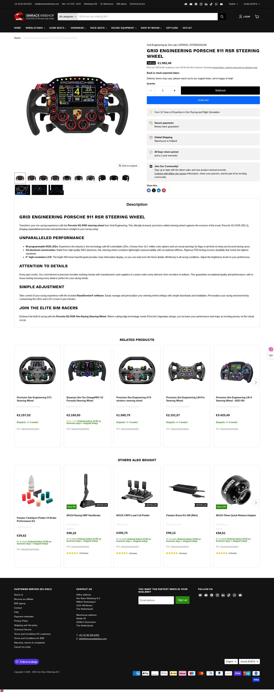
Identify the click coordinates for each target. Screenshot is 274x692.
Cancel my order (22, 647)
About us (18, 594)
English (232, 4)
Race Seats (97, 28)
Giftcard (172, 28)
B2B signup (122, 4)
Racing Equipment (123, 28)
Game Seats (57, 28)
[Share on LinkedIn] (159, 190)
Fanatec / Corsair (24, 527)
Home (17, 28)
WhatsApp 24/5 (90, 4)
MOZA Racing (72, 524)
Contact (18, 608)
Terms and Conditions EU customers (32, 634)
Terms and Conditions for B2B (29, 638)
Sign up (182, 599)
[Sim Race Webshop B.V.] (34, 16)
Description (137, 204)
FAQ (16, 612)
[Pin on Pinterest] (164, 190)
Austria (250, 4)
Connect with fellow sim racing (170, 173)
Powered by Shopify (23, 675)
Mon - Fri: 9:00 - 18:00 (71, 4)
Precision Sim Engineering (28, 407)
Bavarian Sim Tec (74, 407)
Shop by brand (150, 28)
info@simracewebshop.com (47, 4)
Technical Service (137, 4)
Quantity (151, 83)
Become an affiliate (23, 599)
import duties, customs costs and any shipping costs (235, 67)
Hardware (77, 28)
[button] (245, 17)
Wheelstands (34, 28)
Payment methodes (24, 616)
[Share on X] (154, 190)
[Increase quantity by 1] (175, 90)
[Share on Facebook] (149, 190)
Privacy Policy (21, 621)
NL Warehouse (106, 4)
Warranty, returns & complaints (29, 642)
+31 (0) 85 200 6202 (23, 4)
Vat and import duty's (30, 429)
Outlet (187, 28)
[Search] (222, 16)
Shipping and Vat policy (25, 625)
